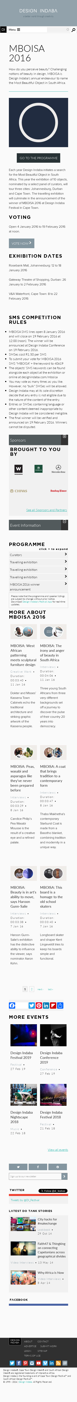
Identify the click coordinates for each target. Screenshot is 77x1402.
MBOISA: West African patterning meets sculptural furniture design (23, 655)
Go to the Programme (38, 158)
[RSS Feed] (58, 1363)
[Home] (38, 11)
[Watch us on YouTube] (38, 1363)
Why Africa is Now (51, 1272)
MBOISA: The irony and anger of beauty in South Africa (52, 652)
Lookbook (44, 1229)
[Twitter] (32, 1005)
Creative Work (21, 671)
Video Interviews (22, 1262)
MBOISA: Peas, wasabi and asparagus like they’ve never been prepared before (22, 778)
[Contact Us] (64, 1363)
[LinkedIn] (46, 1005)
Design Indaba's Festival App (37, 601)
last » (50, 989)
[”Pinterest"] (57, 1167)
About (28, 1341)
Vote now (20, 243)
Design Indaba (25, 1381)
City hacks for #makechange (47, 1221)
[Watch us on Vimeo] (45, 1363)
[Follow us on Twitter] (18, 1167)
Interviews (48, 667)
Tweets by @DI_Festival (25, 1200)
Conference (48, 1069)
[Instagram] (31, 1363)
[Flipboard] (53, 1005)
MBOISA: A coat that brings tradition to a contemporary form (53, 776)
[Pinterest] (39, 1005)
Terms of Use (32, 1355)
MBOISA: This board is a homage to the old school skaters (51, 897)
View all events (58, 1149)
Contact (43, 1341)
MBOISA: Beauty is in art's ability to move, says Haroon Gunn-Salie (23, 897)
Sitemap (42, 1351)
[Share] (60, 1005)
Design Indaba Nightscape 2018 (21, 1117)
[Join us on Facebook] (38, 1167)
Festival (16, 1064)
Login (27, 1351)
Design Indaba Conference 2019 (51, 1057)
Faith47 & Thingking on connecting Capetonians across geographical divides (52, 1250)
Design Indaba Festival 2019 (21, 1055)
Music (14, 1129)
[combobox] (58, 29)
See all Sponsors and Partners (46, 510)
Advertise (30, 1346)
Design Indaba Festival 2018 (51, 1114)
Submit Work (48, 1346)
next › (40, 989)
